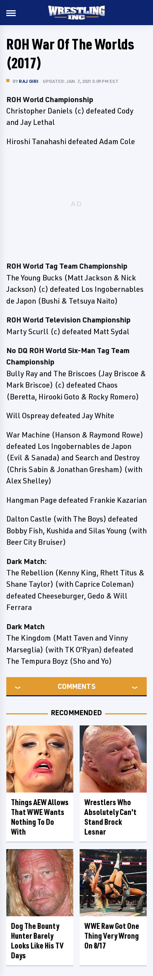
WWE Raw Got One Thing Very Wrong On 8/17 (111, 935)
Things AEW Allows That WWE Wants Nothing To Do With (40, 817)
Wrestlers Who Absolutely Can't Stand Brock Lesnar (110, 817)
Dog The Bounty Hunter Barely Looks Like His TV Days (37, 940)
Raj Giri (29, 81)
